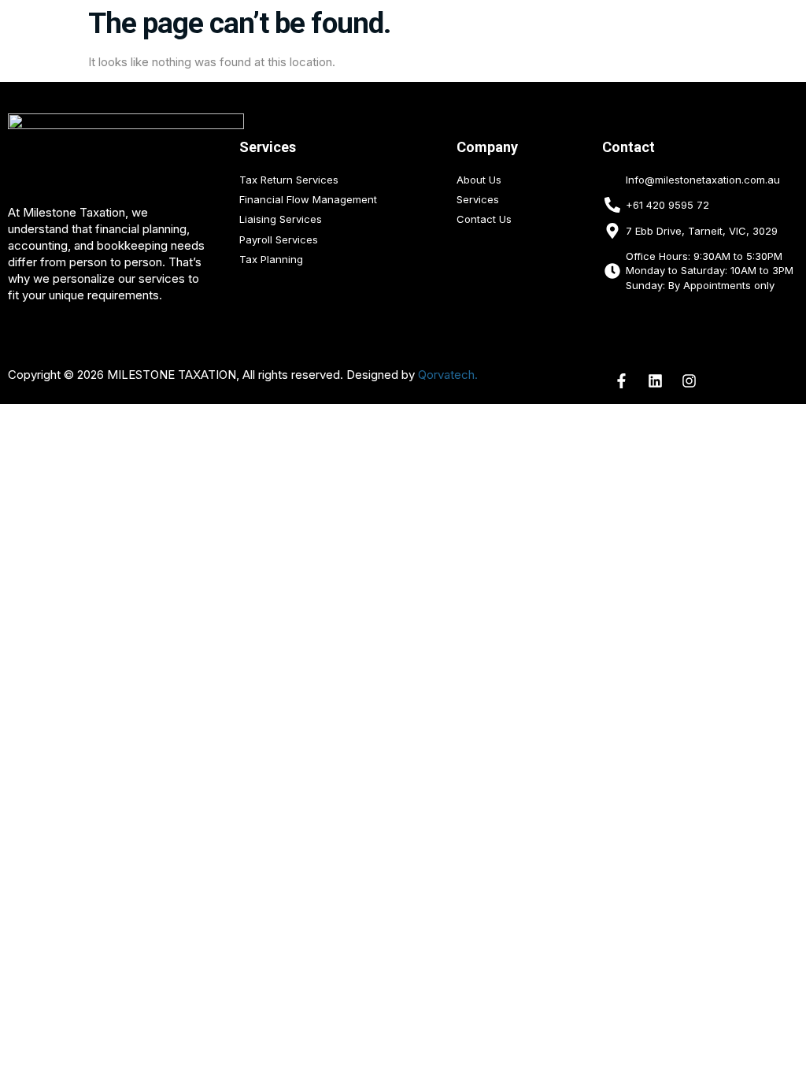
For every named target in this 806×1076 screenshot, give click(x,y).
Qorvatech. (448, 374)
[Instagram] (689, 381)
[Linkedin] (656, 381)
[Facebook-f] (622, 381)
